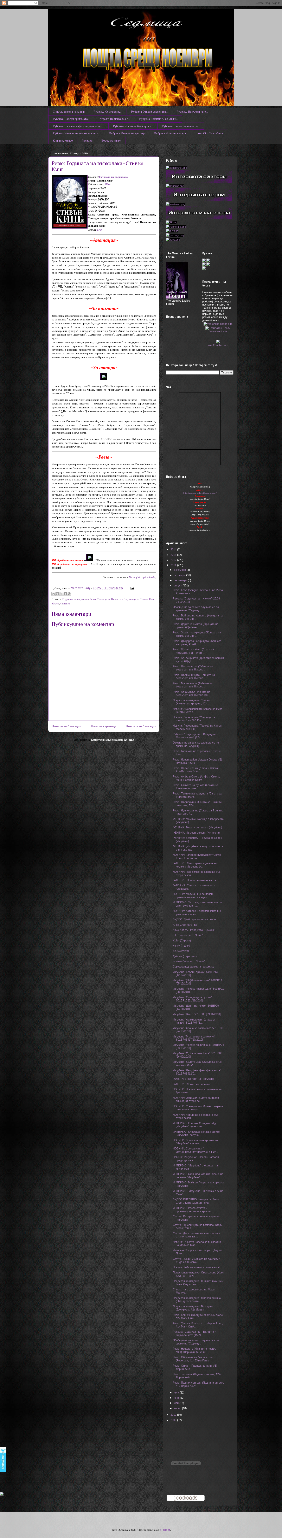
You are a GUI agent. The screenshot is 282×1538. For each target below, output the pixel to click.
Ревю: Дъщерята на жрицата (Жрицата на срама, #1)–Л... (197, 642)
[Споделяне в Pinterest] (69, 594)
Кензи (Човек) (181, 945)
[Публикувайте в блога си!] (57, 594)
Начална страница (103, 726)
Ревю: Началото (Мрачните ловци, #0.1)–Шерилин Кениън (194, 1350)
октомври (180, 575)
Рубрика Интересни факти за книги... (76, 133)
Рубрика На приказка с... (114, 118)
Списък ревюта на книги (69, 111)
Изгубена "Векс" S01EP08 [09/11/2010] (197, 1014)
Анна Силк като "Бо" (185, 924)
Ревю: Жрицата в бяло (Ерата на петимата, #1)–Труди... (193, 651)
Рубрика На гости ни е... (192, 111)
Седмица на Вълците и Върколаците (118, 599)
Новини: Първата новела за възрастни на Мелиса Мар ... (197, 1243)
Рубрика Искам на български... (133, 126)
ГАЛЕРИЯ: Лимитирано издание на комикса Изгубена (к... (195, 865)
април (178, 1408)
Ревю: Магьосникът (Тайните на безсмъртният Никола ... (192, 685)
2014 (174, 549)
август (178, 585)
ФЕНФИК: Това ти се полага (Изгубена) (197, 827)
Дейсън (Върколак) (185, 956)
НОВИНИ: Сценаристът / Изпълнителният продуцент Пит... (195, 1150)
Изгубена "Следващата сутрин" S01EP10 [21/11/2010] (192, 999)
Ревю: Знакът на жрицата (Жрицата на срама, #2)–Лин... (197, 634)
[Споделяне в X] (61, 594)
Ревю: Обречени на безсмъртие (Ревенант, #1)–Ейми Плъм (192, 1359)
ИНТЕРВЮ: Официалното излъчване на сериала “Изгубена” (198, 1175)
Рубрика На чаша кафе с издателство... (78, 126)
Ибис (108, 184)
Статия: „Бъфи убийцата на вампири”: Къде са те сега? (196, 1260)
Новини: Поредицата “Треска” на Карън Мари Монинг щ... (197, 727)
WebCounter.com (218, 345)
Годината (104, 176)
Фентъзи (65, 603)
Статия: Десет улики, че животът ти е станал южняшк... (196, 1235)
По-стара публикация (141, 726)
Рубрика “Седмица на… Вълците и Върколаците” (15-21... (194, 1333)
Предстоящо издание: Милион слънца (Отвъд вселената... (197, 1299)
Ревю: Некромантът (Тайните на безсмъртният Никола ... (193, 668)
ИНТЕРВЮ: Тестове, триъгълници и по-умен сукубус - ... (197, 904)
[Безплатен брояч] (217, 327)
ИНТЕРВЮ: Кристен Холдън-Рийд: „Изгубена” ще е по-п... (195, 1125)
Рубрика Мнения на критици (127, 133)
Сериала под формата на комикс (193, 966)
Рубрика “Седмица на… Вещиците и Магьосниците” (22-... (195, 736)
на (112, 176)
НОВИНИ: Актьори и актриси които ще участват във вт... (197, 912)
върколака (121, 176)
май (176, 1402)
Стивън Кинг (147, 599)
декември (180, 569)
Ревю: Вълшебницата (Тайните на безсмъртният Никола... (194, 676)
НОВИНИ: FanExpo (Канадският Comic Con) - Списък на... (197, 856)
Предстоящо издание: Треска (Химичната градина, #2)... (191, 702)
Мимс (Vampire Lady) (142, 577)
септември (181, 580)
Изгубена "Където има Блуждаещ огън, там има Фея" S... (197, 1063)
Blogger (165, 1529)
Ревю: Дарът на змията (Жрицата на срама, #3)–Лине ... (195, 625)
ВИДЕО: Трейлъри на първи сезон (194, 919)
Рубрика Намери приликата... (71, 118)
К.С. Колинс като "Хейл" (188, 935)
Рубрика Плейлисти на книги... (158, 118)
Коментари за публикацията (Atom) (112, 739)
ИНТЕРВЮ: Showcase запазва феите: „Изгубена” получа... (196, 1133)
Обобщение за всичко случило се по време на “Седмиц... (196, 608)
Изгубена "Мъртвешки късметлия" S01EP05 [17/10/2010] (194, 1038)
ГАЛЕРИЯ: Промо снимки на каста (194, 880)
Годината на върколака (75, 599)
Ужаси (55, 603)
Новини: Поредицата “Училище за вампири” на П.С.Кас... (194, 719)
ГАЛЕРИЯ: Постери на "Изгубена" (194, 1078)
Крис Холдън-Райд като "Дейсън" (194, 929)
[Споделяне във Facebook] (65, 594)
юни (177, 1397)
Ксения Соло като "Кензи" (189, 961)
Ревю (93, 599)
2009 (174, 1420)
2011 (174, 565)
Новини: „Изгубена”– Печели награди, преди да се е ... (196, 1158)
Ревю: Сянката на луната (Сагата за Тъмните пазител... (195, 786)
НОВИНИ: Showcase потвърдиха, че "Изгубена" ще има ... (195, 1142)
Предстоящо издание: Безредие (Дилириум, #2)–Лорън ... (193, 1308)
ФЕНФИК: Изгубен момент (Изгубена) (196, 832)
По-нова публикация (66, 726)
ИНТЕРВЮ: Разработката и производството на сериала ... (193, 1209)
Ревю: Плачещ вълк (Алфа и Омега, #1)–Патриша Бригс (196, 770)
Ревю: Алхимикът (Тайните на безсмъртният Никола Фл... (191, 693)
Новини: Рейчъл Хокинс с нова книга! (196, 1267)
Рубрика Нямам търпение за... (181, 126)
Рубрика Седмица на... (108, 111)
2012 (174, 560)
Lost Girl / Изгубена (210, 133)
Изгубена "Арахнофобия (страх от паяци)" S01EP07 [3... (194, 1021)
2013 (174, 554)
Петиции (87, 140)
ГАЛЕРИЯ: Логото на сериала (191, 1084)
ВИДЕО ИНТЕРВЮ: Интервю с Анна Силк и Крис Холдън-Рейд (196, 1201)
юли (177, 1392)
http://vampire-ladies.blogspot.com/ (200, 493)
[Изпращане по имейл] (53, 594)
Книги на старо (63, 140)
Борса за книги (111, 140)
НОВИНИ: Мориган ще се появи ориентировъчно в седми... (193, 895)
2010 (174, 1414)
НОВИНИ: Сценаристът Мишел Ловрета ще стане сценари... (198, 1108)
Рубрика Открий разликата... (149, 111)
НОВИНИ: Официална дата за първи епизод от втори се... (196, 1099)
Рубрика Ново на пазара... (171, 133)
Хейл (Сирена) (182, 940)
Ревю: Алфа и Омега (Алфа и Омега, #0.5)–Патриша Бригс (196, 778)
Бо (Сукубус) (181, 950)
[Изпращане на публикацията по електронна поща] (131, 588)
